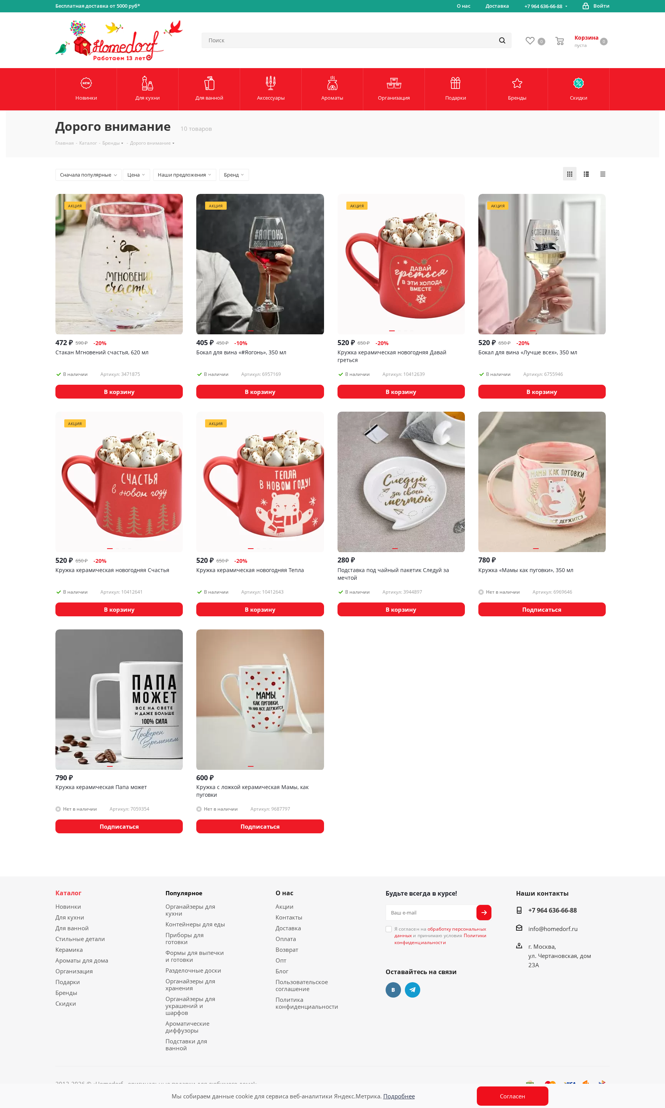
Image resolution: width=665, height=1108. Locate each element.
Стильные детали (80, 939)
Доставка (288, 928)
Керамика (69, 949)
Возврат (287, 949)
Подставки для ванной (186, 1044)
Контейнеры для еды (195, 924)
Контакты (289, 917)
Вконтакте (393, 990)
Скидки (65, 1003)
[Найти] (502, 40)
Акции (285, 906)
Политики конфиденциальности (440, 938)
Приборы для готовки (184, 938)
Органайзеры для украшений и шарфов (190, 1005)
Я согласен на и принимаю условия (440, 936)
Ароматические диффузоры (187, 1027)
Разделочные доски (193, 970)
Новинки (68, 906)
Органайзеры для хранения (190, 984)
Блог (282, 971)
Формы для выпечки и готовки (194, 956)
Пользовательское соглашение (302, 985)
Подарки (67, 982)
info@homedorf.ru (553, 929)
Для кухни (69, 917)
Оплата (286, 939)
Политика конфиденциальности (307, 1003)
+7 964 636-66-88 (543, 6)
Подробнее (399, 1096)
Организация (74, 971)
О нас (284, 893)
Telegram (412, 990)
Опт (281, 960)
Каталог (68, 893)
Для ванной (72, 928)
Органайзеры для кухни (190, 910)
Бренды (66, 992)
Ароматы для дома (81, 960)
